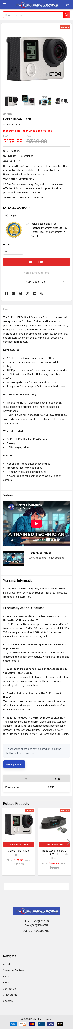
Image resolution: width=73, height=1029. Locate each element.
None (14, 215)
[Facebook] (6, 293)
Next (68, 842)
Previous (4, 842)
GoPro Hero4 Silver (19, 850)
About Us (8, 964)
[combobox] (36, 14)
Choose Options (19, 844)
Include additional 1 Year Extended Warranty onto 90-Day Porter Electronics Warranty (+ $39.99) (49, 229)
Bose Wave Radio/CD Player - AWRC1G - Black (54, 852)
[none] (36, 58)
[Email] (13, 293)
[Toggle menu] (4, 4)
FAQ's (6, 976)
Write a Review (11, 124)
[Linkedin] (35, 293)
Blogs (6, 982)
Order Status (10, 994)
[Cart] (68, 4)
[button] (36, 281)
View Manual (12, 787)
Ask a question (14, 764)
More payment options (36, 272)
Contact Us (9, 988)
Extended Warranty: (17, 207)
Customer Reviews (14, 970)
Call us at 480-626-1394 (36, 931)
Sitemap (8, 1000)
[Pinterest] (42, 293)
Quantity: (10, 244)
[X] (28, 293)
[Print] (20, 293)
